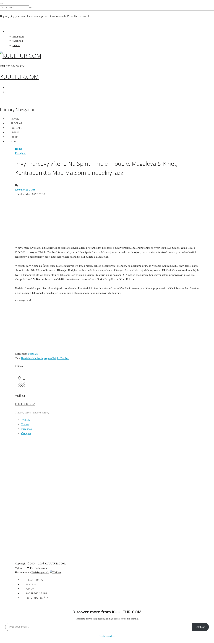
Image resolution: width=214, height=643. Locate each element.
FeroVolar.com (38, 568)
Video (14, 141)
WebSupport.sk (40, 572)
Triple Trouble (60, 358)
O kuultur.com (35, 579)
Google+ (26, 433)
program (47, 358)
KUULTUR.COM (19, 77)
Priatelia (31, 584)
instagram (18, 36)
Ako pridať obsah (36, 593)
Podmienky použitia (37, 597)
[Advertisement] (107, 218)
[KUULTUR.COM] (20, 56)
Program (16, 123)
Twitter (25, 424)
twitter (16, 45)
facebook (18, 40)
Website (25, 420)
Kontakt (30, 588)
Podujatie (16, 127)
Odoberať (200, 626)
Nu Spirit (37, 358)
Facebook (26, 429)
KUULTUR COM (25, 189)
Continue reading (107, 635)
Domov (15, 118)
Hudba (14, 136)
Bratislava (26, 358)
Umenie (15, 132)
